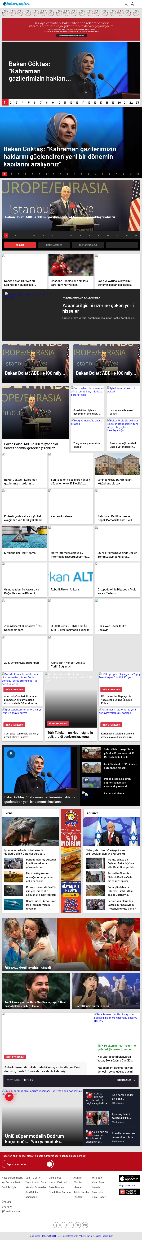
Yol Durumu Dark (11, 1182)
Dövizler (77, 1182)
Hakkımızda (34, 1235)
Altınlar (77, 1177)
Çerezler (71, 1235)
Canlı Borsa (55, 1177)
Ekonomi (20, 245)
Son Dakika (31, 1192)
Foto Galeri (98, 1177)
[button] (5, 102)
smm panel (31, 1196)
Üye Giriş (6, 1201)
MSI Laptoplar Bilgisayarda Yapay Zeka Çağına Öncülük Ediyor (114, 1058)
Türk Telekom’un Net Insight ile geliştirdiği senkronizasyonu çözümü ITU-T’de (116, 1047)
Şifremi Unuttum (11, 1211)
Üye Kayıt (7, 1206)
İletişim (45, 1235)
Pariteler (78, 1196)
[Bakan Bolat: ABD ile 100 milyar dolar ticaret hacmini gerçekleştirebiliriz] (35, 412)
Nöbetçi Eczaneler (35, 1187)
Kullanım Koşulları (92, 1235)
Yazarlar (96, 1187)
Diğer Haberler (54, 245)
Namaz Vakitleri (57, 1182)
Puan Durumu (56, 1187)
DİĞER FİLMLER (124, 1080)
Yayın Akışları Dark (35, 1182)
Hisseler (78, 1187)
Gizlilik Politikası (58, 1235)
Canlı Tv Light (9, 1187)
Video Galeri (98, 1182)
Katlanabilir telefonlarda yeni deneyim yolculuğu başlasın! (115, 1069)
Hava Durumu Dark (12, 1177)
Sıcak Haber (99, 1196)
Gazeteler (97, 1192)
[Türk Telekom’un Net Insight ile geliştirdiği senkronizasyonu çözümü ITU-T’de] (117, 1027)
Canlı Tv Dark (32, 1177)
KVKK (80, 1235)
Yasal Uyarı (108, 1235)
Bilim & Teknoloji (88, 245)
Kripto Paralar (81, 1192)
